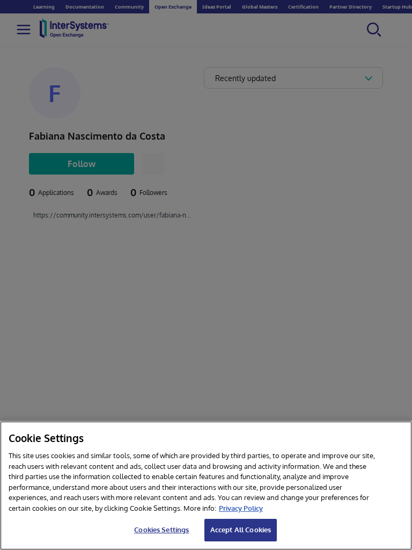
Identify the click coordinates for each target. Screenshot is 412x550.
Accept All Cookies (240, 529)
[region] (206, 485)
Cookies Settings (161, 529)
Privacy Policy (241, 508)
